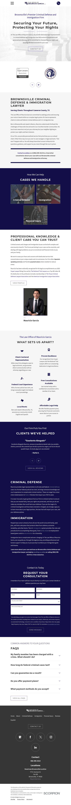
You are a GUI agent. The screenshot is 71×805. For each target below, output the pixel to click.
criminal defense (54, 487)
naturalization (28, 533)
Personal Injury (48, 716)
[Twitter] (40, 737)
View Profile (18, 283)
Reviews (57, 716)
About (18, 716)
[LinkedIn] (35, 747)
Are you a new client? (17, 600)
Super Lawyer (15, 271)
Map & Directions (35, 779)
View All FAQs (19, 698)
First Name (14, 589)
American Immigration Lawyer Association (46, 276)
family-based (45, 531)
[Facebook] (30, 737)
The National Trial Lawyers (39, 271)
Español (13, 720)
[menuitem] (13, 799)
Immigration (37, 528)
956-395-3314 (35, 761)
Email (38, 595)
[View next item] (38, 84)
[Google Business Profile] (20, 737)
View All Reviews (35, 468)
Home (12, 716)
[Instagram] (51, 737)
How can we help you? (17, 606)
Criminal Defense (27, 716)
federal (27, 495)
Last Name (39, 589)
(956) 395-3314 (38, 153)
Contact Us (35, 49)
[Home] (35, 3)
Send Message (35, 630)
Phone (13, 595)
